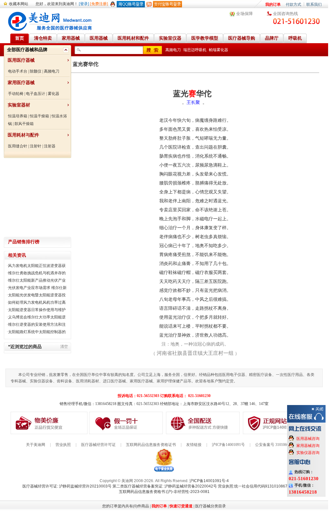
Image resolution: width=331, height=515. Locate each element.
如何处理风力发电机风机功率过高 (37, 302)
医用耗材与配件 (23, 135)
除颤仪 (35, 71)
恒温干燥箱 (39, 116)
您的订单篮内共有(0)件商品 (125, 506)
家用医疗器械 (21, 82)
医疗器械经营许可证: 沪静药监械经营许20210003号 (67, 486)
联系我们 (314, 4)
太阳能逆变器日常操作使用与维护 (37, 310)
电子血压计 (35, 93)
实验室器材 (19, 105)
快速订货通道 (181, 506)
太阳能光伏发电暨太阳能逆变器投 (37, 295)
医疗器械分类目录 (210, 506)
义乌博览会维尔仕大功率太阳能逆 (37, 317)
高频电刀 (51, 71)
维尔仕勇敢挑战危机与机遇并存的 (37, 273)
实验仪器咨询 (307, 452)
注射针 (35, 146)
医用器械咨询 (307, 438)
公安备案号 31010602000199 (278, 444)
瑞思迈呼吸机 (194, 50)
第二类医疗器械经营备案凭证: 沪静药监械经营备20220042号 (164, 486)
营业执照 (63, 444)
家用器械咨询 (307, 445)
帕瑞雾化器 (218, 50)
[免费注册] (99, 4)
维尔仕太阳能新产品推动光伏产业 (37, 280)
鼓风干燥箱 (24, 123)
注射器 (49, 146)
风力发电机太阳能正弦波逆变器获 (37, 265)
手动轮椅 (15, 93)
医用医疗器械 (21, 60)
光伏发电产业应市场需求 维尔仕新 (37, 287)
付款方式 (293, 4)
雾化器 (53, 93)
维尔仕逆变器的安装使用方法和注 (37, 324)
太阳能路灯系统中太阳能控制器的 (37, 332)
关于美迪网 (35, 444)
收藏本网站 (18, 4)
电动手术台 (17, 71)
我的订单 (273, 4)
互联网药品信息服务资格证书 (151, 444)
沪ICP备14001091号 (228, 444)
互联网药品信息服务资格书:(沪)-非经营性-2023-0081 (164, 491)
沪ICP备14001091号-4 (209, 481)
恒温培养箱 (17, 116)
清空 (64, 346)
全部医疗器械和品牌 (27, 49)
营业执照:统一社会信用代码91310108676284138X (262, 486)
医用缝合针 (17, 146)
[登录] (84, 4)
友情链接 (194, 444)
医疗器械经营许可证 (98, 444)
